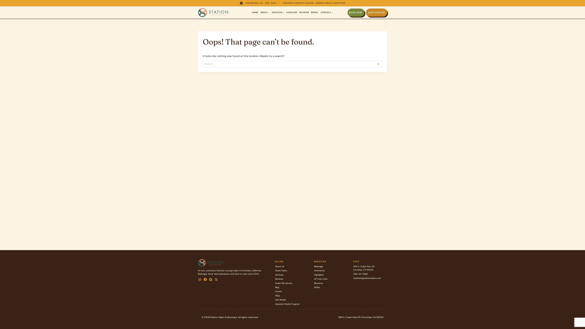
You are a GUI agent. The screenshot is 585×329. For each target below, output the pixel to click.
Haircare (291, 12)
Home (255, 12)
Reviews (304, 12)
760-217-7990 (360, 274)
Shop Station (376, 12)
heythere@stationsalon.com (367, 278)
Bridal (315, 12)
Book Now (355, 12)
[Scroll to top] (577, 317)
